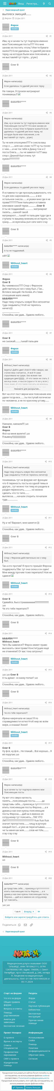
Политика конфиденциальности (39, 1049)
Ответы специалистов (11, 1047)
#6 (51, 274)
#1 (51, 36)
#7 (51, 333)
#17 (50, 743)
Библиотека (34, 1009)
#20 (50, 878)
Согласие (33, 1058)
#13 (50, 594)
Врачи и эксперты (13, 1041)
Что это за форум (12, 998)
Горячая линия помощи (36, 1022)
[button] (4, 3)
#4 (51, 177)
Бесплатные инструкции (35, 1015)
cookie (45, 1075)
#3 (51, 112)
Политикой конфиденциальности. (33, 1078)
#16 (50, 702)
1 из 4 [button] (17, 911)
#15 (50, 669)
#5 (51, 240)
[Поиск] (50, 3)
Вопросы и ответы (13, 1008)
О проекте (9, 1037)
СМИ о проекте (11, 1058)
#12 (50, 547)
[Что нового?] (44, 3)
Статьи (32, 1002)
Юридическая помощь (11, 1064)
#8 (51, 359)
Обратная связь (36, 1054)
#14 (50, 633)
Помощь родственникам (11, 1014)
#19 (50, 851)
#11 (50, 517)
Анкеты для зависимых (9, 1021)
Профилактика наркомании (11, 1053)
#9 (51, 418)
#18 (50, 779)
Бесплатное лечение (14, 1026)
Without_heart (19, 263)
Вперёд (28, 911)
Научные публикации (39, 1005)
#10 (50, 461)
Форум (32, 998)
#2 (51, 75)
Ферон (8, 18)
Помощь (33, 1044)
